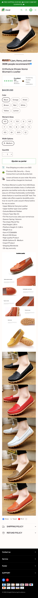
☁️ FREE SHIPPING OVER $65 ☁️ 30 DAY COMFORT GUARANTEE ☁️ (19, 3)
